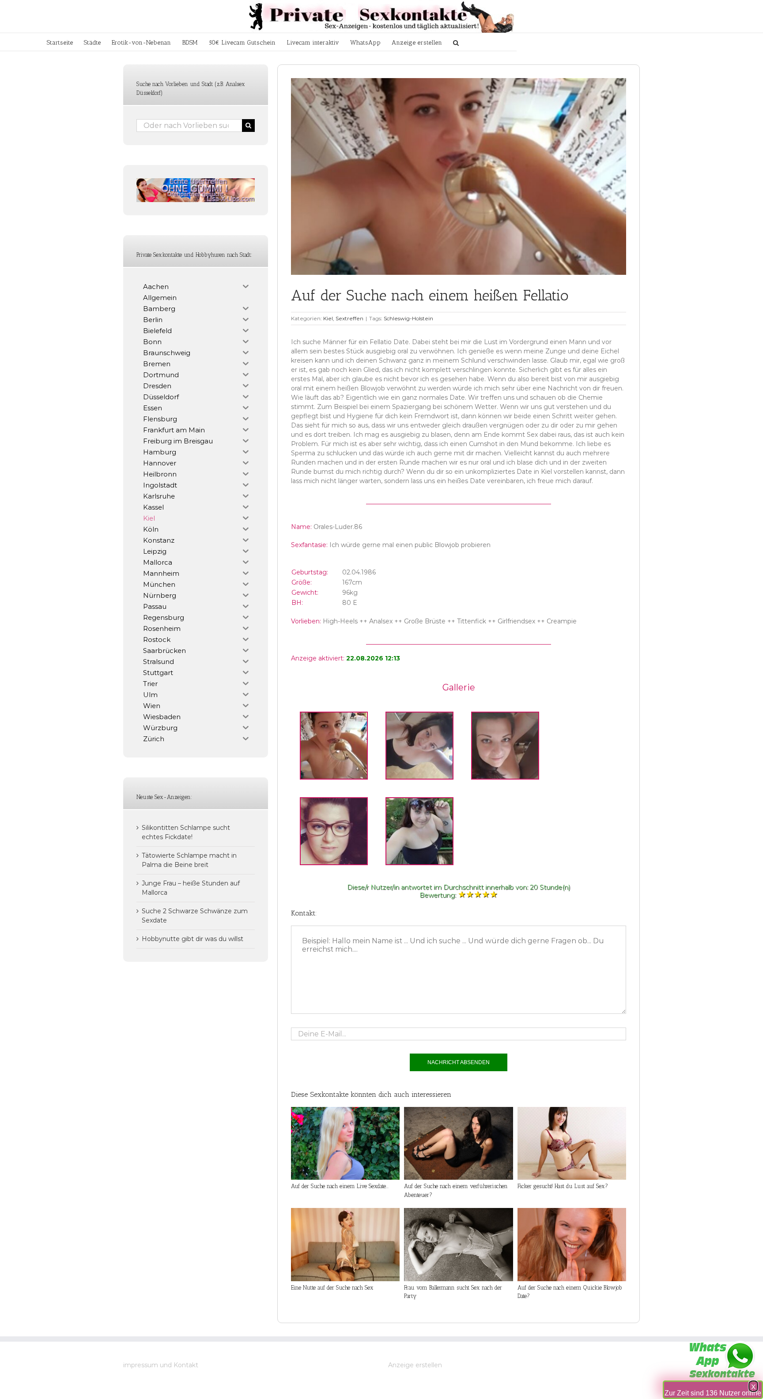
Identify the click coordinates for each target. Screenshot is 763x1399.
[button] (456, 42)
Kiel (328, 318)
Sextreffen (349, 318)
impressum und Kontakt (160, 1365)
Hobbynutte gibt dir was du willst (192, 939)
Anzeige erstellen (415, 1365)
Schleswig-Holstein (408, 318)
